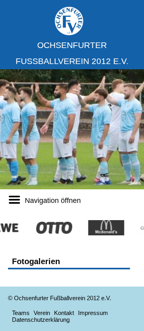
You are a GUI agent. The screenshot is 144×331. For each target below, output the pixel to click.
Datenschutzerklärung (41, 319)
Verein (42, 312)
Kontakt (64, 312)
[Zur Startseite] (69, 33)
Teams (21, 312)
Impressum (93, 312)
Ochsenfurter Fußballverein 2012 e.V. (72, 53)
